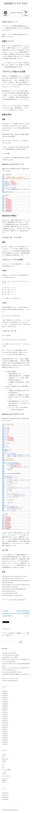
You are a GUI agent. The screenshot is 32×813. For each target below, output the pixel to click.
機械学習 (4, 780)
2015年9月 (5, 733)
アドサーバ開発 (6, 769)
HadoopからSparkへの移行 (9, 653)
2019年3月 (5, 697)
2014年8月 (5, 742)
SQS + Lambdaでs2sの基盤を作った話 (12, 672)
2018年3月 (5, 710)
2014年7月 (5, 744)
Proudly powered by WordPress (10, 810)
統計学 (4, 782)
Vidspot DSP (5, 799)
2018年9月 (5, 706)
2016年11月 (5, 723)
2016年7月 (5, 729)
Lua (3, 765)
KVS (3, 763)
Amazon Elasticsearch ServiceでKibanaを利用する (9, 613)
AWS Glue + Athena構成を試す (10, 680)
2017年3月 (5, 720)
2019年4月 (5, 695)
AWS (3, 757)
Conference (5, 759)
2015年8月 (5, 735)
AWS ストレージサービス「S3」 (10, 678)
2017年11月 (5, 714)
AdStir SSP (5, 795)
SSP (3, 767)
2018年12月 (5, 701)
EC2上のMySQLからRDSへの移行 (10, 655)
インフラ (4, 771)
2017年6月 (5, 718)
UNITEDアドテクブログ (16, 3)
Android (4, 754)
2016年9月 (5, 727)
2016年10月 (5, 725)
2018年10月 (5, 704)
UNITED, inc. (5, 793)
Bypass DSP (5, 797)
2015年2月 (5, 740)
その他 (10, 599)
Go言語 (4, 761)
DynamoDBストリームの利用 (9, 657)
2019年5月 (5, 693)
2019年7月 (5, 691)
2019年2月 (5, 699)
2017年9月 (5, 716)
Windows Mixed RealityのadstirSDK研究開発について (23, 613)
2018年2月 (5, 712)
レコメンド (5, 778)
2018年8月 (5, 708)
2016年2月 (5, 731)
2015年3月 (5, 737)
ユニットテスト (6, 776)
